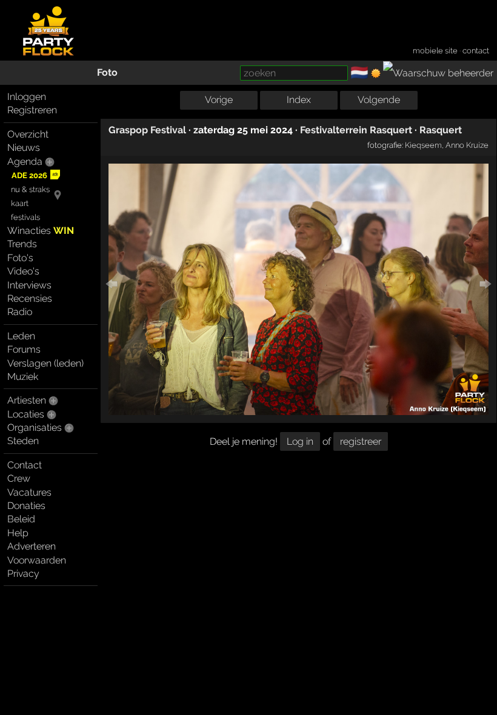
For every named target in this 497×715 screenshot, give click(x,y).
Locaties (25, 414)
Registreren (32, 110)
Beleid (21, 519)
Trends (22, 244)
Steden (23, 441)
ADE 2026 (29, 175)
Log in (300, 441)
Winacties (40, 230)
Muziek (22, 376)
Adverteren (31, 546)
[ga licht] (376, 73)
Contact (24, 465)
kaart (19, 203)
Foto (107, 72)
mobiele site (435, 50)
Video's (23, 271)
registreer (360, 441)
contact (475, 50)
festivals (25, 217)
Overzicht (27, 134)
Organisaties (34, 427)
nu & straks (30, 189)
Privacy (23, 573)
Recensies (29, 298)
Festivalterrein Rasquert (356, 130)
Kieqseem (423, 145)
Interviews (29, 285)
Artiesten (26, 400)
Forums (24, 349)
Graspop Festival (147, 130)
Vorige (219, 99)
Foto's (20, 258)
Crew (18, 478)
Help (17, 533)
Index (299, 99)
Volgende (379, 99)
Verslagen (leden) (45, 363)
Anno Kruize (467, 145)
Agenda (24, 161)
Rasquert (440, 130)
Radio (19, 312)
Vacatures (29, 492)
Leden (21, 336)
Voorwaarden (36, 560)
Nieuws (23, 147)
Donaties (26, 505)
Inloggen (26, 96)
